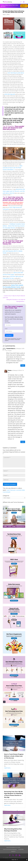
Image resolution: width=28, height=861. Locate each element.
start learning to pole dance (15, 73)
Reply (22, 365)
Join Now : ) (9, 335)
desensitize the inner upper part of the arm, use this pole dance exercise (14, 191)
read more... (7, 768)
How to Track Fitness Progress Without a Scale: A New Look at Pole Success (14, 756)
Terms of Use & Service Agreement (10, 849)
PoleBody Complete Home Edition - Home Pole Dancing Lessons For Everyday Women (14, 226)
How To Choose (23, 5)
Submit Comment (10, 484)
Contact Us (13, 851)
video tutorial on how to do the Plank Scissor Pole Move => (12, 167)
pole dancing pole (9, 94)
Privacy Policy (21, 849)
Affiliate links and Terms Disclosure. (13, 502)
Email (6, 328)
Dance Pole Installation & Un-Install (13, 847)
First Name (7, 322)
